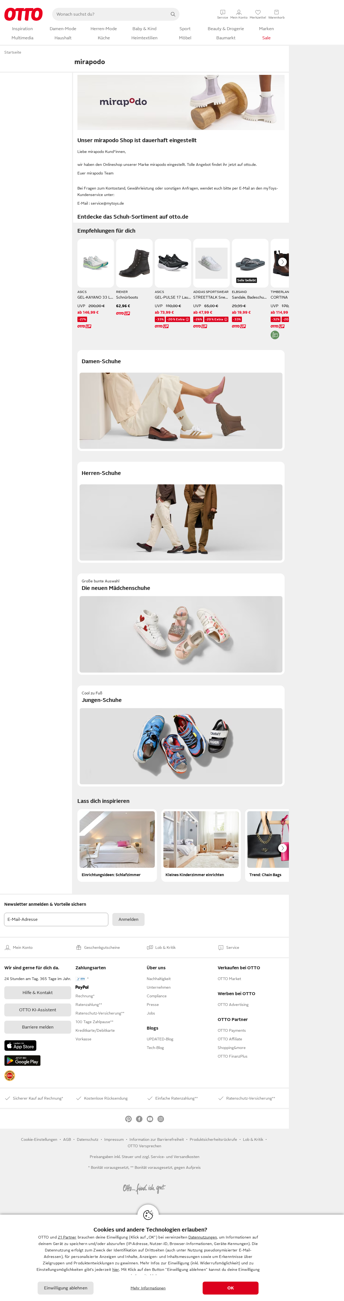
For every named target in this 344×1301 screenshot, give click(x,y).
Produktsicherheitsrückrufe (213, 1139)
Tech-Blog (155, 1047)
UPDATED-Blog (160, 1039)
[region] (172, 1258)
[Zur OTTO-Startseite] (23, 14)
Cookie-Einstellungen (39, 1139)
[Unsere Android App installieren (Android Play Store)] (22, 1060)
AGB (67, 1139)
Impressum (114, 1139)
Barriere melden (37, 1027)
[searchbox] (109, 14)
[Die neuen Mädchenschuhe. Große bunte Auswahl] (181, 623)
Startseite (12, 52)
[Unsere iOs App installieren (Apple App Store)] (20, 1045)
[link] (9, 1075)
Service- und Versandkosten (175, 1157)
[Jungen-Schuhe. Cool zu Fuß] (181, 736)
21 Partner (67, 1237)
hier (115, 1269)
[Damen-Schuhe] (181, 400)
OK (230, 1288)
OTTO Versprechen (144, 1146)
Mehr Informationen (148, 1288)
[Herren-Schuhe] (181, 512)
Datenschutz (87, 1139)
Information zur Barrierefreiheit (157, 1139)
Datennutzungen (202, 1237)
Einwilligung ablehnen (65, 1288)
